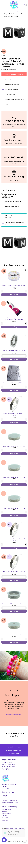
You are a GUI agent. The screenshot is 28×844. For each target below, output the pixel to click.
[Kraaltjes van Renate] (14, 4)
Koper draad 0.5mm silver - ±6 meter (14, 477)
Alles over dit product (10, 80)
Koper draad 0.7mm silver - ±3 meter (14, 508)
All (17, 12)
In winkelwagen (14, 294)
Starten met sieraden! (8, 764)
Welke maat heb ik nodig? (12, 84)
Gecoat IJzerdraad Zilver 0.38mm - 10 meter (14, 351)
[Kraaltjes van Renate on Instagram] (4, 821)
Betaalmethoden (7, 797)
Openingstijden (6, 813)
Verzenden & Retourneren (10, 801)
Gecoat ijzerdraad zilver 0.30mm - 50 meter (14, 572)
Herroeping (5, 799)
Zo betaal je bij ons (10, 94)
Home (12, 12)
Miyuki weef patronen (8, 766)
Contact (4, 795)
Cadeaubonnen (6, 809)
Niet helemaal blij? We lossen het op (14, 99)
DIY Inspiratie (5, 770)
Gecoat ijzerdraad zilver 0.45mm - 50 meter (14, 414)
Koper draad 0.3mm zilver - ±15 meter (14, 604)
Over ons (4, 815)
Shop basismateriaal (14, 265)
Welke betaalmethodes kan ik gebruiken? (13, 216)
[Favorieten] (24, 5)
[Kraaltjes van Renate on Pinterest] (6, 821)
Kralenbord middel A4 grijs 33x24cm (14, 383)
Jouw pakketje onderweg (11, 89)
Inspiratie (4, 811)
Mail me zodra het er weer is (14, 74)
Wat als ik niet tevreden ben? (12, 211)
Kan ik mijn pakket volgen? (12, 206)
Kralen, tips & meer (7, 772)
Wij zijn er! (7, 104)
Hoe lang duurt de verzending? (13, 201)
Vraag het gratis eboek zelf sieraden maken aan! (14, 841)
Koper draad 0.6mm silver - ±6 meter (14, 635)
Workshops (5, 768)
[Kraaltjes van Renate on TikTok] (8, 821)
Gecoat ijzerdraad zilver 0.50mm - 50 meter (14, 539)
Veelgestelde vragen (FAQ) (10, 803)
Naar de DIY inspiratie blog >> (14, 714)
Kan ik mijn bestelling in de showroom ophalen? (15, 223)
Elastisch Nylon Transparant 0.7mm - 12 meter (14, 286)
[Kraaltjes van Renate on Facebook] (2, 821)
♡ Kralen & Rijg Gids (7, 762)
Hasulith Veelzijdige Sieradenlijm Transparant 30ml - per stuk (14, 318)
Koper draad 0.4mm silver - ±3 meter (14, 446)
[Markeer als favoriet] (25, 270)
